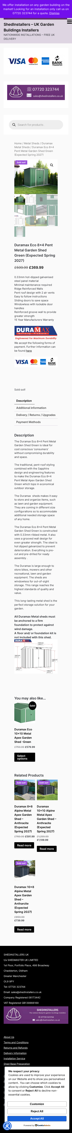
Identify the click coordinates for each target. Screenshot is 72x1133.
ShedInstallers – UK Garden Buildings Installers (29, 27)
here (29, 350)
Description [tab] (24, 400)
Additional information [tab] (31, 408)
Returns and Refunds (16, 1047)
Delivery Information (15, 1053)
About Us (9, 1037)
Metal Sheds (31, 143)
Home (18, 143)
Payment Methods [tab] (28, 422)
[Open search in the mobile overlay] (36, 124)
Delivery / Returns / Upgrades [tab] (36, 415)
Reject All (37, 1111)
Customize (37, 1104)
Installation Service (14, 1058)
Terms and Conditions (16, 1042)
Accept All (37, 1118)
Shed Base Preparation (17, 1063)
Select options (22, 757)
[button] (52, 165)
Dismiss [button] (54, 13)
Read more (24, 845)
